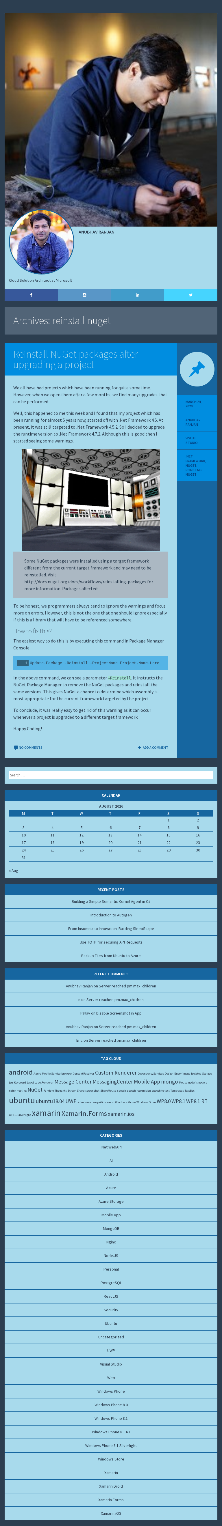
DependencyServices (151, 1073)
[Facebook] (31, 295)
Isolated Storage (201, 1073)
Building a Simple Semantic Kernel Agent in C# (111, 901)
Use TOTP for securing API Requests (111, 942)
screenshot (92, 1090)
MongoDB (111, 1228)
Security (111, 1309)
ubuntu (22, 1100)
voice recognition (95, 1102)
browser (66, 1073)
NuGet (191, 465)
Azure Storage (111, 1201)
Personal (111, 1269)
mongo (169, 1081)
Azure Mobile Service (47, 1073)
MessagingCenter (112, 1081)
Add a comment (155, 747)
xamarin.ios (121, 1113)
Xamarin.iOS (111, 1513)
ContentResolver (83, 1073)
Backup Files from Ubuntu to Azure (111, 955)
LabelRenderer (44, 1082)
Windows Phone (125, 1102)
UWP (71, 1101)
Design (169, 1073)
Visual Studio (192, 440)
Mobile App (147, 1081)
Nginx (111, 1242)
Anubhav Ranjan (193, 422)
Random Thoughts (55, 1090)
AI (111, 1160)
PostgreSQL (111, 1282)
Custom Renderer (116, 1072)
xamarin (46, 1112)
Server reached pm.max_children (127, 986)
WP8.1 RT (197, 1101)
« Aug (13, 870)
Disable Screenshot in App (119, 1013)
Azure (111, 1187)
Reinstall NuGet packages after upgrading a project (75, 359)
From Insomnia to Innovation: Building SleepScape (111, 928)
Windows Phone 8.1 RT (111, 1432)
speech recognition (139, 1090)
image (186, 1073)
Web (111, 1377)
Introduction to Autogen (111, 915)
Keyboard (20, 1082)
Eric (79, 1040)
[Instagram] (84, 295)
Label (30, 1082)
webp (110, 1102)
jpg (11, 1082)
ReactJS (111, 1296)
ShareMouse (108, 1090)
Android (111, 1174)
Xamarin (111, 1472)
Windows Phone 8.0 (111, 1404)
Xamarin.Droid (111, 1486)
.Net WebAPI (111, 1147)
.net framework (195, 458)
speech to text (161, 1090)
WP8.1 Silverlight (20, 1115)
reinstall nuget (194, 472)
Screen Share (76, 1090)
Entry (178, 1073)
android (21, 1072)
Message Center (73, 1081)
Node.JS (111, 1255)
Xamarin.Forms (84, 1113)
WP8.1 (178, 1101)
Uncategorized (111, 1337)
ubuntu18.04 (50, 1101)
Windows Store (146, 1102)
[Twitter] (190, 295)
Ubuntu (111, 1323)
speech (121, 1090)
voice (80, 1102)
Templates (177, 1090)
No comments (30, 747)
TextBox (190, 1090)
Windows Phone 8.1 (111, 1418)
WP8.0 (164, 1101)
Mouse (183, 1082)
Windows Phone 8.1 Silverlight (111, 1445)
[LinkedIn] (137, 295)
